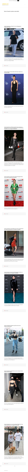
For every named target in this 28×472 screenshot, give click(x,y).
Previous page (1, 466)
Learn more (15, 0)
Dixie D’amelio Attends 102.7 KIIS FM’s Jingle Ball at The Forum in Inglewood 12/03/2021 (13, 177)
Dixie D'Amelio (6, 65)
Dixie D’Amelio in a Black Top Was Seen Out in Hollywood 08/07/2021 (12, 326)
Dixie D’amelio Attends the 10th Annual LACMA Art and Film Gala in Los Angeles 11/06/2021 (13, 273)
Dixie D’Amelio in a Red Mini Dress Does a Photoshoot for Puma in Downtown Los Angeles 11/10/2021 (13, 229)
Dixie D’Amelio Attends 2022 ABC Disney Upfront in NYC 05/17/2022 (13, 72)
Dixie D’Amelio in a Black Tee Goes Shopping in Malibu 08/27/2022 (12, 27)
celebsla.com (5, 4)
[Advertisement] (14, 18)
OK (18, 0)
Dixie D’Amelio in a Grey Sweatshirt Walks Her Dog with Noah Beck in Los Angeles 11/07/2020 (13, 425)
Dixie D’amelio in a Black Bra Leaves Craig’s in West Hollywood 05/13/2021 (13, 371)
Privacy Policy (6, 470)
